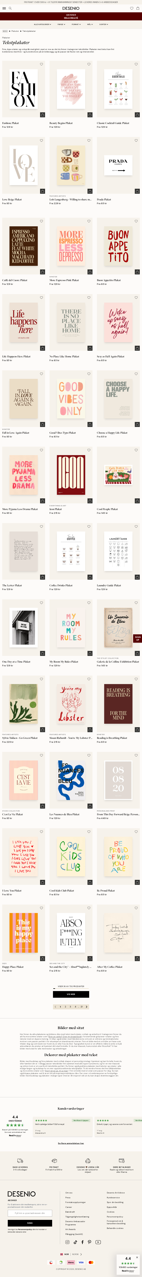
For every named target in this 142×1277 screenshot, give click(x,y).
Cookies (111, 1212)
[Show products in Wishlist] (132, 8)
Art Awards (70, 1229)
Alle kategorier (41, 24)
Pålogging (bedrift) (74, 1234)
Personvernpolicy (25, 1229)
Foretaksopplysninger (75, 1202)
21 (82, 1006)
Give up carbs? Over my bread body (65, 1036)
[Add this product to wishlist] (41, 64)
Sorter (102, 24)
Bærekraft (70, 1212)
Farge (60, 24)
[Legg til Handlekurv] (42, 114)
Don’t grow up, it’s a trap (56, 1071)
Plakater (15, 31)
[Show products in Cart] (138, 8)
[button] (128, 1265)
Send (30, 1223)
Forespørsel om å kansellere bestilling (116, 1222)
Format (75, 24)
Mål (89, 24)
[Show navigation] (4, 8)
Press (68, 1197)
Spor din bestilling (115, 1202)
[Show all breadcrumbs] (5, 31)
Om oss (68, 1193)
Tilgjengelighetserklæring (77, 1217)
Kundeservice (113, 1197)
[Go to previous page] (55, 1006)
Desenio (79, 1269)
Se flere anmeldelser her (71, 1143)
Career (68, 1207)
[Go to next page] (86, 1006)
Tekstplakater (29, 31)
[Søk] (10, 8)
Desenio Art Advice (116, 1193)
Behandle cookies (115, 1228)
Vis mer (71, 994)
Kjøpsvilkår (112, 1207)
